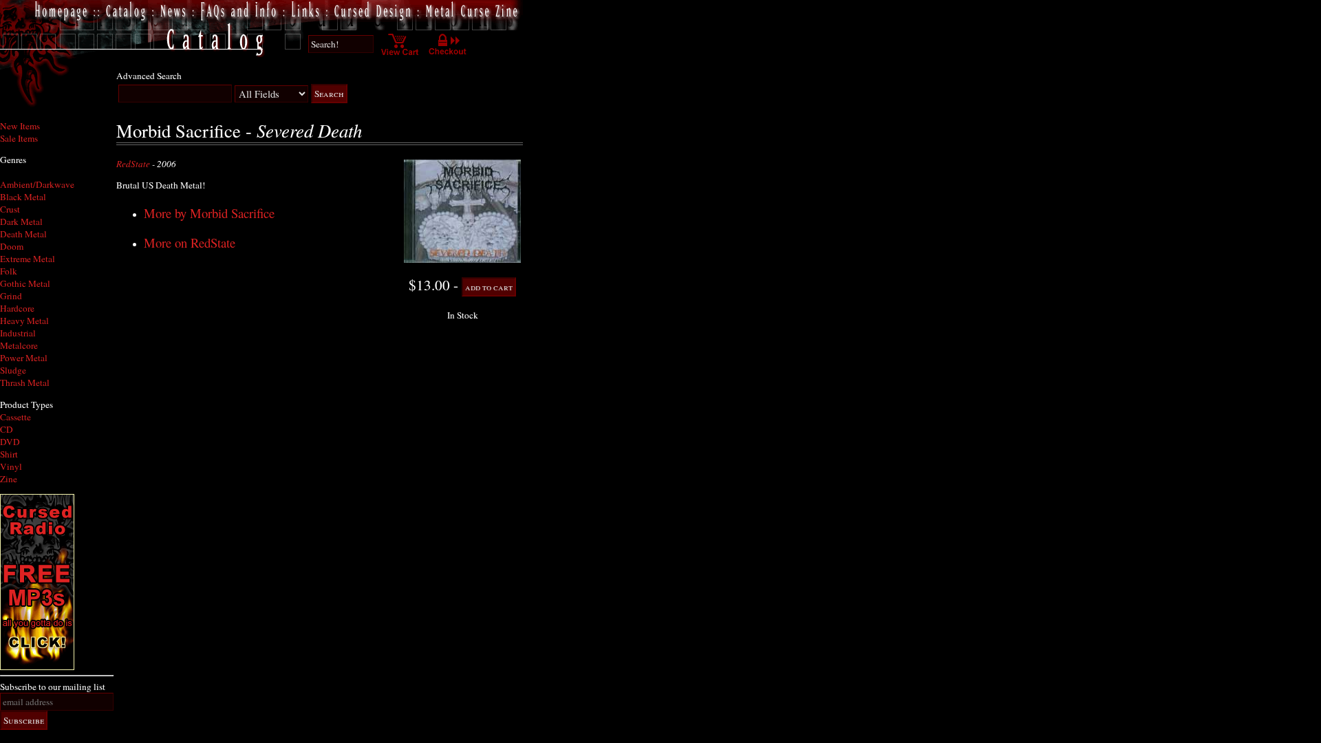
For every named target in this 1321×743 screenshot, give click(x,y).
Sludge (13, 370)
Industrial (18, 333)
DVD (10, 441)
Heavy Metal (24, 320)
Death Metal (23, 234)
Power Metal (23, 358)
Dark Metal (21, 221)
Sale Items (19, 138)
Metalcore (19, 345)
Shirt (9, 454)
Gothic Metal (25, 283)
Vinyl (11, 466)
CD (6, 429)
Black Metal (23, 197)
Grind (11, 296)
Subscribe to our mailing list (52, 686)
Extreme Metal (27, 258)
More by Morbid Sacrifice (209, 213)
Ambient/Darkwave (37, 184)
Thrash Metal (25, 382)
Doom (11, 246)
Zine (8, 479)
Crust (10, 209)
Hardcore (17, 308)
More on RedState (189, 242)
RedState (133, 164)
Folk (8, 271)
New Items (20, 126)
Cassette (15, 417)
